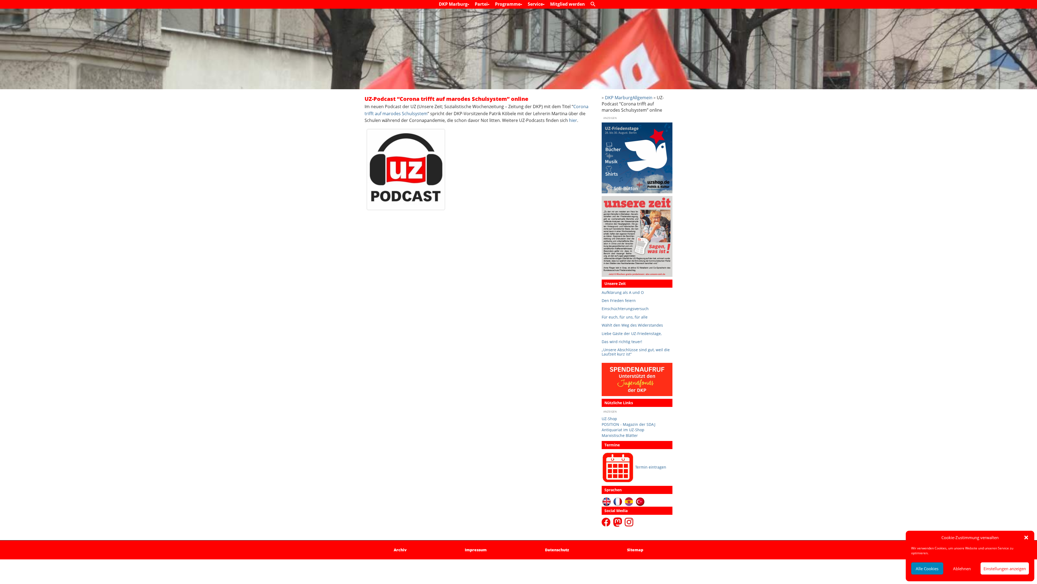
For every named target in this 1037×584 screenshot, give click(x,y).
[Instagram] (629, 521)
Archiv (400, 549)
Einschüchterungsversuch (625, 309)
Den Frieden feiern (619, 300)
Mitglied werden (567, 4)
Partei (482, 4)
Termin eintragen (650, 467)
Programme (508, 4)
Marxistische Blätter (620, 435)
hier (573, 120)
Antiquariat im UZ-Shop (623, 429)
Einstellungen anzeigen (1005, 568)
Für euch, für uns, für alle (625, 317)
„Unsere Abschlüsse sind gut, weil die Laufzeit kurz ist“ (636, 352)
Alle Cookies (927, 568)
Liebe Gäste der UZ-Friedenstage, (632, 333)
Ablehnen (962, 568)
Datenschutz (557, 549)
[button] (1026, 537)
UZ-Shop (609, 418)
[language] (618, 501)
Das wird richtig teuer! (622, 342)
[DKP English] (607, 501)
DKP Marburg (454, 4)
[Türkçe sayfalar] (640, 501)
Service (536, 4)
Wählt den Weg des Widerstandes (632, 325)
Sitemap (635, 549)
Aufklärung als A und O (623, 292)
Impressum (476, 549)
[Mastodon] (618, 521)
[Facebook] (607, 521)
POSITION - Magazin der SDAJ (628, 424)
